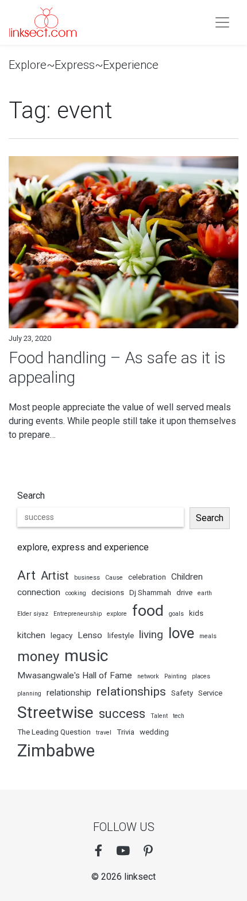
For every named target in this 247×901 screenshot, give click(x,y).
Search (31, 495)
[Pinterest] (148, 851)
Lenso (90, 635)
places (201, 676)
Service (210, 693)
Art (26, 575)
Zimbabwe (56, 750)
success (122, 713)
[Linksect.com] (43, 22)
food (148, 610)
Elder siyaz (32, 614)
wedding (154, 732)
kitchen (31, 635)
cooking (75, 593)
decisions (107, 592)
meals (208, 636)
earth (205, 593)
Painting (175, 676)
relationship (69, 693)
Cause (114, 577)
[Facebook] (98, 851)
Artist (55, 575)
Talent (159, 716)
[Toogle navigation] (222, 22)
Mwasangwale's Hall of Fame (74, 675)
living (151, 634)
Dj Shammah (150, 592)
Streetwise (55, 712)
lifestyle (120, 635)
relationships (131, 691)
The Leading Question (54, 732)
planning (29, 693)
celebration (147, 577)
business (87, 577)
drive (184, 592)
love (181, 633)
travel (103, 732)
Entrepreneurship (77, 614)
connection (38, 592)
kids (196, 613)
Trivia (125, 732)
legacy (61, 635)
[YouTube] (123, 851)
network (148, 676)
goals (176, 614)
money (38, 656)
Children (187, 577)
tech (178, 716)
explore (117, 614)
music (86, 655)
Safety (182, 693)
